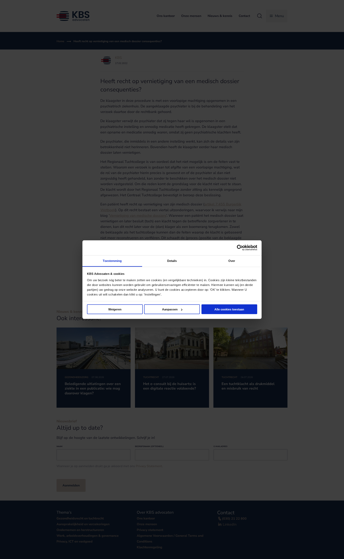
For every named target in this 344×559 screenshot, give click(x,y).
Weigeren (114, 309)
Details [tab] (172, 260)
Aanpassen (170, 309)
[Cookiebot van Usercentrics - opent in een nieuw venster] (239, 248)
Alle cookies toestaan (229, 309)
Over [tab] (231, 260)
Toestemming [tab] (112, 260)
